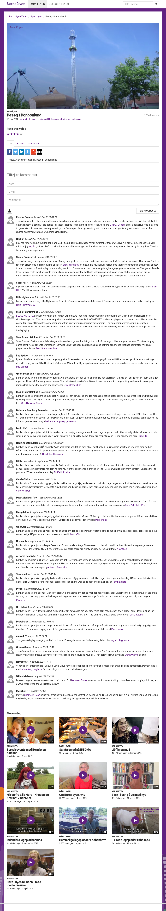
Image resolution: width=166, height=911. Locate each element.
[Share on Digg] (39, 152)
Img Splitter (22, 366)
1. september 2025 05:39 (41, 355)
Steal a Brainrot (71, 264)
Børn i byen (37, 4)
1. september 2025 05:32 (41, 621)
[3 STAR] (14, 134)
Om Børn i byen (59, 4)
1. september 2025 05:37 (61, 410)
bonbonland (56, 119)
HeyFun (32, 246)
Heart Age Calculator (53, 454)
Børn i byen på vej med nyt (129, 794)
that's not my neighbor (30, 669)
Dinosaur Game (79, 680)
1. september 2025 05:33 (36, 588)
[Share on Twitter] (15, 152)
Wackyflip (75, 534)
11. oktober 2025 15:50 (39, 282)
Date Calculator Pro (135, 505)
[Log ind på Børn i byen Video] (9, 211)
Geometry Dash (32, 695)
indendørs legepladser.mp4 (24, 840)
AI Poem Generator (57, 567)
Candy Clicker (23, 490)
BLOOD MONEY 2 (25, 315)
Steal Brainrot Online (46, 348)
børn (65, 119)
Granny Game (131, 655)
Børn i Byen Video (18, 16)
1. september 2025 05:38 (51, 392)
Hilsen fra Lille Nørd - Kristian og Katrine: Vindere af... (28, 796)
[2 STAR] (11, 134)
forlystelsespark (75, 119)
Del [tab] (10, 143)
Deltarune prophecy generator (60, 421)
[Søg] (156, 4)
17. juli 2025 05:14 (36, 691)
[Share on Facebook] (9, 152)
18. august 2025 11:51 (42, 647)
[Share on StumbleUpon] (33, 152)
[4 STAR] (18, 134)
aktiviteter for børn (28, 119)
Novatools (122, 549)
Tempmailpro (119, 582)
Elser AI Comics (117, 225)
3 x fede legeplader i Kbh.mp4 (131, 840)
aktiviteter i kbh (43, 119)
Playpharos (117, 629)
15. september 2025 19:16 (52, 337)
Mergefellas (101, 520)
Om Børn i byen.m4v (72, 794)
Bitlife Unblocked (62, 472)
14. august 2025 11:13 (39, 661)
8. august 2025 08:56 (42, 676)
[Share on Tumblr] (27, 152)
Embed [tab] (20, 143)
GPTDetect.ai (136, 614)
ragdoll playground (120, 640)
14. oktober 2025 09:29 (45, 217)
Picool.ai (20, 600)
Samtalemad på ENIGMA (75, 749)
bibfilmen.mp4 (121, 749)
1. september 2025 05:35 (49, 497)
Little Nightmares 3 (26, 305)
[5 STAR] (21, 134)
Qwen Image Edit (72, 385)
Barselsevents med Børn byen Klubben (26, 751)
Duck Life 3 (143, 436)
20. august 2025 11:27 (35, 636)
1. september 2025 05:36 (47, 461)
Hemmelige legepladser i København (82, 840)
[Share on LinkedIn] (21, 152)
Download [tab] (34, 143)
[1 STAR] (8, 134)
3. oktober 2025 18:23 (50, 312)
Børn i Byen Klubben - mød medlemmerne (24, 883)
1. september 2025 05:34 (40, 541)
